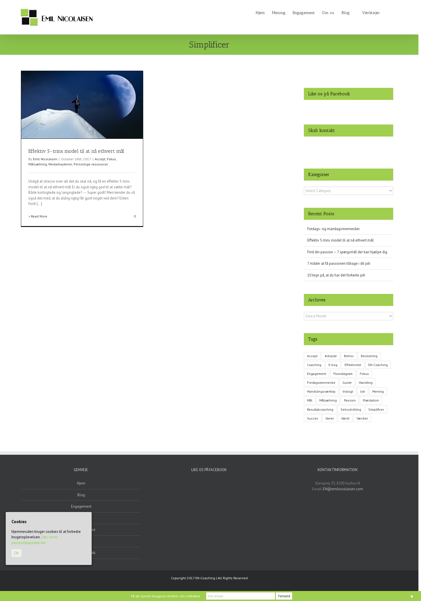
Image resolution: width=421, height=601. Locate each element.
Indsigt (348, 391)
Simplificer (376, 409)
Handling (366, 382)
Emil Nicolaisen (45, 159)
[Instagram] (341, 145)
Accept (100, 159)
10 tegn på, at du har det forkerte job (336, 275)
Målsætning (37, 164)
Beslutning (369, 356)
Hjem (81, 483)
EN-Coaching (378, 365)
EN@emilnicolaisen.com (343, 489)
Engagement (316, 373)
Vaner (329, 418)
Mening (378, 391)
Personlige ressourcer (91, 164)
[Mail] (363, 145)
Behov (349, 356)
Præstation (371, 400)
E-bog (332, 365)
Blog (81, 495)
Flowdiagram (343, 373)
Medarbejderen (60, 164)
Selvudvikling (351, 409)
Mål (309, 400)
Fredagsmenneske (321, 382)
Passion (350, 400)
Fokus (111, 159)
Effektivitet (353, 365)
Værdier (362, 418)
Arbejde (331, 356)
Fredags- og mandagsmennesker (333, 228)
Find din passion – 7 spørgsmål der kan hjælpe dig (347, 252)
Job (362, 391)
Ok (16, 553)
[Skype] (356, 145)
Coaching (314, 365)
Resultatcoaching (320, 409)
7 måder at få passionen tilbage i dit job (338, 263)
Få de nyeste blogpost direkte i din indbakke (165, 596)
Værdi (345, 418)
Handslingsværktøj (321, 391)
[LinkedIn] (348, 145)
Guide (347, 382)
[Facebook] (333, 145)
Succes (312, 418)
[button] (388, 12)
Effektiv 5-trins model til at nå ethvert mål (76, 151)
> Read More (37, 216)
